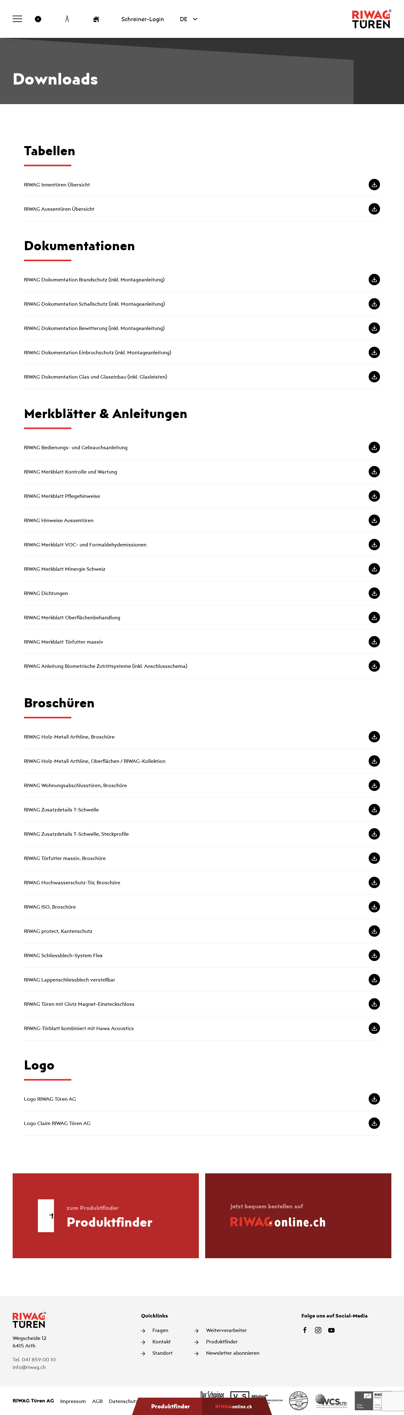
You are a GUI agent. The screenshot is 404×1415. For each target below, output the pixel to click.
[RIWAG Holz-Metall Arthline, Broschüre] (202, 736)
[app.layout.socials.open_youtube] (331, 1330)
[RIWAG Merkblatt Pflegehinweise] (202, 496)
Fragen (159, 1330)
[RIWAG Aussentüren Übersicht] (202, 209)
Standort (162, 1353)
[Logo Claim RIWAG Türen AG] (202, 1123)
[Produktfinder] (167, 1406)
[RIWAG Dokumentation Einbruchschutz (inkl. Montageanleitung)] (202, 352)
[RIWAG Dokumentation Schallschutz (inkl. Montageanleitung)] (202, 304)
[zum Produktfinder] (106, 1215)
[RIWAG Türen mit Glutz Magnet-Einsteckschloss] (202, 1004)
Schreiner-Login (143, 19)
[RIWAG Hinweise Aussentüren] (202, 520)
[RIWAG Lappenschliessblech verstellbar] (202, 979)
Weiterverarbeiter (226, 1330)
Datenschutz (123, 1401)
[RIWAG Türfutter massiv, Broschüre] (202, 858)
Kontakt (161, 1341)
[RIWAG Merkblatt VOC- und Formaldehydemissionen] (202, 544)
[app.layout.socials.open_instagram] (318, 1330)
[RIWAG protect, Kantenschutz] (202, 931)
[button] (17, 19)
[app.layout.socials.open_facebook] (304, 1330)
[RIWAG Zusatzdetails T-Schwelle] (202, 809)
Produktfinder (221, 1341)
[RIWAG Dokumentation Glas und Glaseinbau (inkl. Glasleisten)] (202, 376)
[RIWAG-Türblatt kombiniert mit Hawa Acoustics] (202, 1028)
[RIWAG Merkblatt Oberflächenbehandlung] (202, 617)
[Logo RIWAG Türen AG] (202, 1099)
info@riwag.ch (29, 1367)
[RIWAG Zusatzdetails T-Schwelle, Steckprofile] (202, 834)
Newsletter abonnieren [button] (232, 1353)
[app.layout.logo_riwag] (371, 19)
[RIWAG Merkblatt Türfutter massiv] (202, 641)
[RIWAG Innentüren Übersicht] (202, 184)
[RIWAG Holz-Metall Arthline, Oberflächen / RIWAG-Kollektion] (202, 761)
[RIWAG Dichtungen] (202, 593)
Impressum (73, 1401)
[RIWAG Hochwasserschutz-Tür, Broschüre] (202, 882)
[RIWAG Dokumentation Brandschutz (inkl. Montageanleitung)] (202, 279)
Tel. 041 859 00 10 (34, 1359)
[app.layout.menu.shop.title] (237, 1406)
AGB (97, 1401)
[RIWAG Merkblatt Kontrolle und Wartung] (202, 471)
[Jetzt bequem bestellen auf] (298, 1215)
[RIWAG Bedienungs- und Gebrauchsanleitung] (202, 447)
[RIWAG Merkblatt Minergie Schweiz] (202, 569)
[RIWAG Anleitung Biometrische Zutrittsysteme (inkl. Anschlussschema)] (202, 666)
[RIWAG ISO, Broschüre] (202, 906)
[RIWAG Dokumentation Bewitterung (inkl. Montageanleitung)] (202, 328)
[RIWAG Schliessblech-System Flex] (202, 955)
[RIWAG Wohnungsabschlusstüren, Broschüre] (202, 785)
